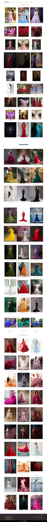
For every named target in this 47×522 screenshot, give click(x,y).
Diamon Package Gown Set (9, 519)
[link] (10, 7)
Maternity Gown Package (7, 516)
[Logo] (7, 2)
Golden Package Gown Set (9, 517)
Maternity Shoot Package (7, 515)
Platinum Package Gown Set (9, 518)
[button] (5, 16)
